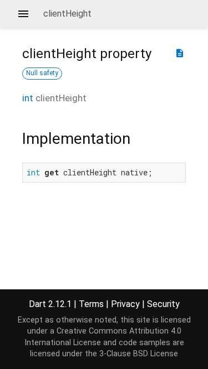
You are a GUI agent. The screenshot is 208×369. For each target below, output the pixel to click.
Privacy (125, 304)
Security (163, 304)
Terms (91, 304)
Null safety (42, 73)
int (27, 97)
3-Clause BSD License (138, 353)
